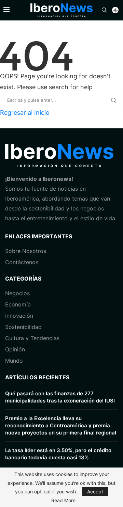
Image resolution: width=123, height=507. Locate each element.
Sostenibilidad (23, 327)
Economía (18, 304)
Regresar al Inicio (25, 112)
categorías (23, 278)
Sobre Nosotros (25, 251)
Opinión (15, 349)
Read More (63, 500)
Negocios (17, 293)
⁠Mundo (14, 360)
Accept (95, 491)
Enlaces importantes (38, 236)
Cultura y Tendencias (32, 338)
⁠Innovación (19, 315)
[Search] (104, 10)
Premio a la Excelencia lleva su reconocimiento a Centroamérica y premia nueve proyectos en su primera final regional (60, 425)
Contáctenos (21, 262)
